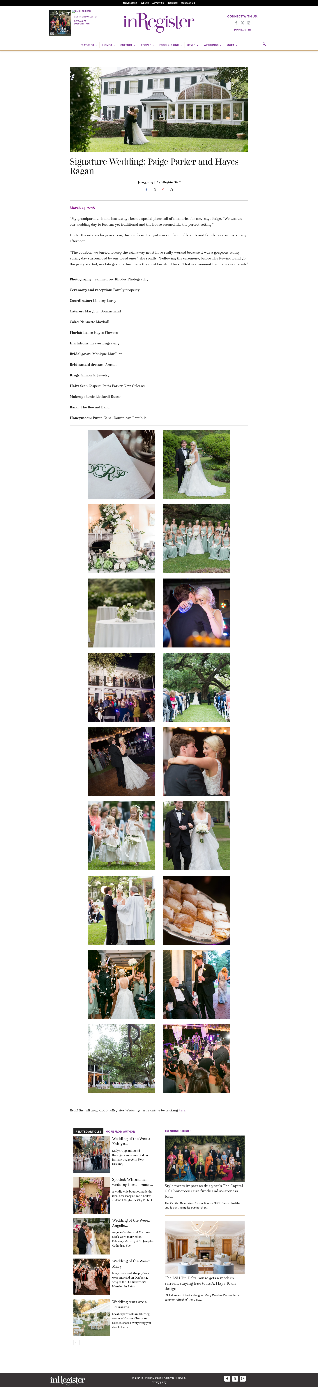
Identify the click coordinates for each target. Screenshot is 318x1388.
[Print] (171, 190)
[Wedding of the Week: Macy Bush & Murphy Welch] (91, 1277)
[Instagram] (248, 23)
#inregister (242, 29)
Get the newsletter (85, 16)
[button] (264, 44)
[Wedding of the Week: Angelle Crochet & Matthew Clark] (91, 1236)
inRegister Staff (170, 182)
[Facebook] (236, 23)
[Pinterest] (163, 190)
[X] (154, 190)
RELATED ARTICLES (88, 1131)
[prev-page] (75, 1342)
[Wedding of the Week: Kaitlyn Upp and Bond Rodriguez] (91, 1154)
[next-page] (81, 1342)
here (182, 1110)
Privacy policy (159, 1381)
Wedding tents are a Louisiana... (129, 1304)
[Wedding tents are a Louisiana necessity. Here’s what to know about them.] (91, 1317)
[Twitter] (242, 23)
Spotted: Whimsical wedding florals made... (132, 1182)
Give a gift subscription (82, 22)
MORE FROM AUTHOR (120, 1131)
